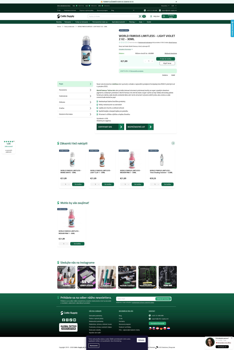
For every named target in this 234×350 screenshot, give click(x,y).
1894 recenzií (9, 146)
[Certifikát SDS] (110, 126)
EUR (173, 6)
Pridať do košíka (165, 59)
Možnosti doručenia (171, 53)
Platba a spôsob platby (96, 318)
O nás (58, 10)
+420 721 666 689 (157, 316)
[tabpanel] (71, 227)
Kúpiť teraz (167, 63)
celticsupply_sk (67, 320)
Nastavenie (94, 345)
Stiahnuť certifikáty (125, 327)
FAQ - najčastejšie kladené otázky (129, 330)
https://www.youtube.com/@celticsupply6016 (74, 320)
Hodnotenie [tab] (63, 96)
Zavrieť (132, 75)
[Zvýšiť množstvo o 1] (152, 61)
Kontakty (122, 321)
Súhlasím (141, 340)
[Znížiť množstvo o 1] (145, 61)
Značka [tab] (61, 108)
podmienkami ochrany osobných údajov (143, 302)
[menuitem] (59, 22)
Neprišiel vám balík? (95, 333)
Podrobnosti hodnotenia (145, 42)
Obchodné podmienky (95, 316)
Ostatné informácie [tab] (66, 114)
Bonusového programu (137, 71)
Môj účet (156, 16)
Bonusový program (102, 10)
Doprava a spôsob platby (86, 10)
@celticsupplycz (71, 320)
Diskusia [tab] (62, 102)
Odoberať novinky (163, 299)
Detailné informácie (125, 49)
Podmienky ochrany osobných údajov (100, 327)
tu (120, 341)
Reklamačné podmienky (96, 321)
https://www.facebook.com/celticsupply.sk (63, 320)
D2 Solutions (164, 347)
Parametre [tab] (63, 90)
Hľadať (144, 16)
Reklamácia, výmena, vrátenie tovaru (100, 324)
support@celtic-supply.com (160, 319)
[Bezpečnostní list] (139, 126)
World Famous (173, 42)
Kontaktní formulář (157, 323)
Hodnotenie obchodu (70, 10)
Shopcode (172, 347)
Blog (112, 10)
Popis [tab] (61, 84)
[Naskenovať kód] (140, 16)
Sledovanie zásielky (95, 330)
